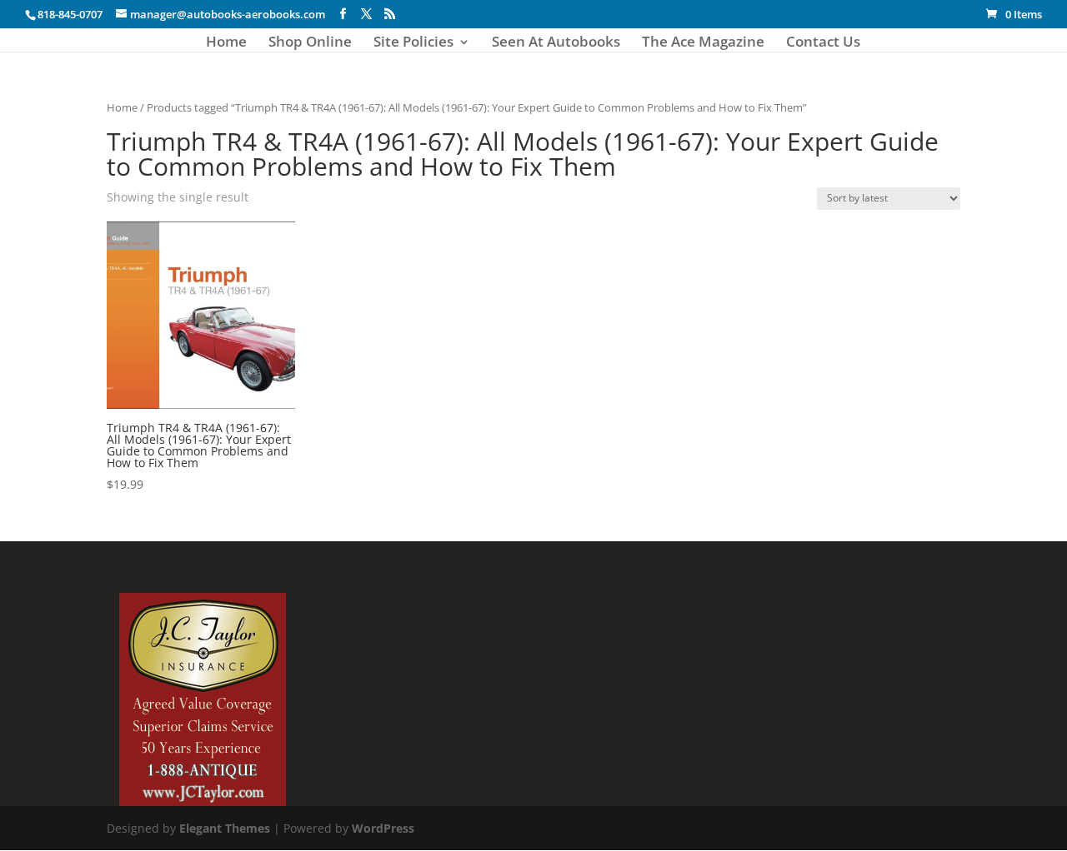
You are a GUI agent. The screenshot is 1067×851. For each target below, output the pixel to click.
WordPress (383, 828)
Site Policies (413, 43)
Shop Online (310, 43)
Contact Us (823, 43)
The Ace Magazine (703, 43)
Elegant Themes (224, 828)
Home (226, 43)
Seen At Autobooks (556, 43)
